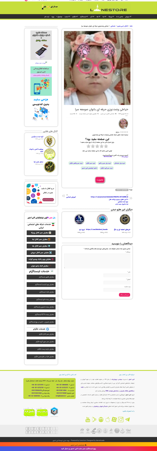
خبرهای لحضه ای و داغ (122, 229)
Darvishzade (108, 157)
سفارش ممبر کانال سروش (40, 252)
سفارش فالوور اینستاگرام (46, 277)
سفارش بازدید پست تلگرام (45, 349)
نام (128, 272)
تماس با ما (119, 17)
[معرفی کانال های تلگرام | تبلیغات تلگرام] (109, 7)
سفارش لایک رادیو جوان (40, 266)
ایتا (103, 17)
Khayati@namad (122, 190)
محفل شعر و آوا (38, 162)
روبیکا (110, 17)
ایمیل (128, 279)
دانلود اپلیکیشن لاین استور (89, 168)
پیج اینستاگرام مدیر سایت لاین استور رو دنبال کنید (78, 448)
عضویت (100, 179)
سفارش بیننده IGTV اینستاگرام (44, 314)
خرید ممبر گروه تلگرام (107, 168)
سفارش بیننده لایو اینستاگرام (45, 299)
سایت (66, 17)
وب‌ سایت (127, 286)
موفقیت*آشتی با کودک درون (36, 150)
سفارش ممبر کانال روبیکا (40, 232)
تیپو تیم (82, 229)
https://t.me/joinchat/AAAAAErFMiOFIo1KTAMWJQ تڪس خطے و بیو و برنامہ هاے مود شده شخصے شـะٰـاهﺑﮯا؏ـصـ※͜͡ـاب (109, 199)
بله (97, 17)
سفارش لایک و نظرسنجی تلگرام (44, 356)
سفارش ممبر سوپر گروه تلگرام (45, 341)
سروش (127, 17)
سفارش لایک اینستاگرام (47, 292)
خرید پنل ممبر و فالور (105, 163)
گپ (91, 17)
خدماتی (113, 26)
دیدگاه (127, 252)
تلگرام (74, 17)
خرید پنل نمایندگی (119, 163)
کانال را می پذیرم (122, 26)
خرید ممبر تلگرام (90, 163)
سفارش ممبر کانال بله (40, 246)
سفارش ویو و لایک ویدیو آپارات (40, 259)
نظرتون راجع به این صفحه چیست (88, 114)
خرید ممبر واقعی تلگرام (76, 163)
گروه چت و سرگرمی (37, 136)
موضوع (60, 17)
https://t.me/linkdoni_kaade (97, 229)
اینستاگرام (83, 17)
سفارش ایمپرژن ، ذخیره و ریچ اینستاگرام (41, 322)
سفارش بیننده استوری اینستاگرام (44, 307)
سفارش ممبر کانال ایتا (40, 239)
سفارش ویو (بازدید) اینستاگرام (44, 284)
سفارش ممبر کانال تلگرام (46, 334)
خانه (131, 26)
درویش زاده (125, 157)
